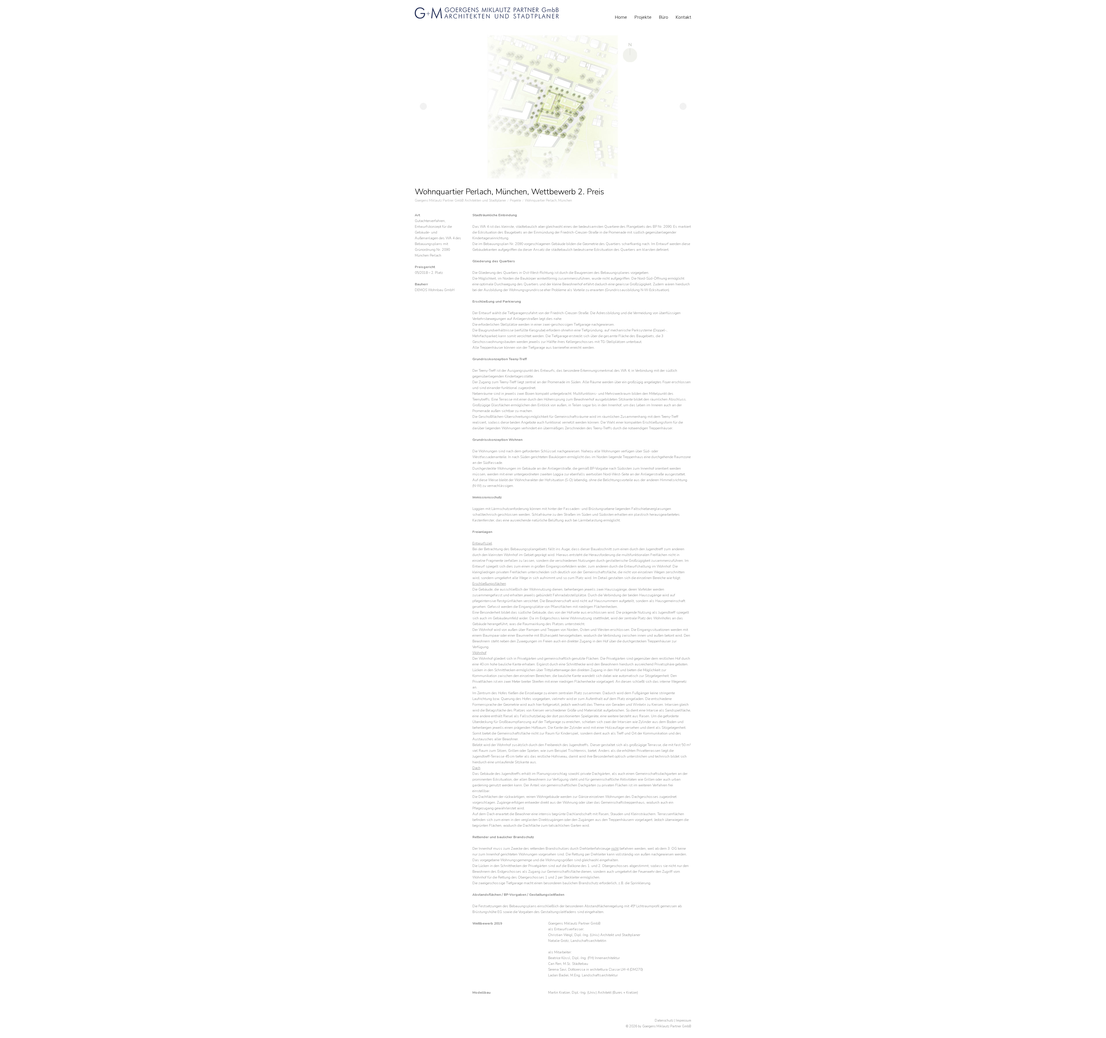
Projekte (643, 17)
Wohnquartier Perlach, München (548, 200)
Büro (663, 17)
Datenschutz (664, 1020)
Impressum (683, 1020)
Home (621, 17)
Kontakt (683, 17)
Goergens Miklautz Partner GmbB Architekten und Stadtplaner (460, 200)
